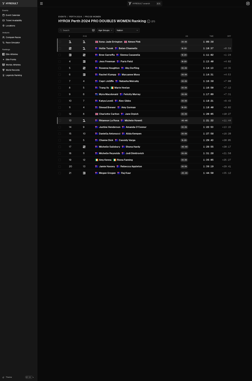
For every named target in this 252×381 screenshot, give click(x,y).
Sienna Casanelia (130, 54)
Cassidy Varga (127, 140)
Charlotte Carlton (109, 113)
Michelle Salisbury (109, 146)
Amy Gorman (128, 107)
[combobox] (105, 30)
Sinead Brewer (107, 107)
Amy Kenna (105, 159)
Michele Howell (133, 120)
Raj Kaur (126, 173)
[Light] (29, 377)
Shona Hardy (133, 146)
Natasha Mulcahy (129, 81)
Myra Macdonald (108, 94)
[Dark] (33, 377)
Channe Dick (106, 140)
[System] (26, 377)
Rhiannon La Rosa (109, 120)
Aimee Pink (134, 41)
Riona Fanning (125, 159)
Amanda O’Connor (136, 127)
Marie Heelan (122, 87)
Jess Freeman (107, 61)
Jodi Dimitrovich (135, 153)
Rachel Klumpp (107, 74)
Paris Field (127, 61)
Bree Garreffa (107, 54)
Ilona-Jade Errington (110, 41)
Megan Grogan (107, 173)
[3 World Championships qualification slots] (93, 30)
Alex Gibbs (125, 100)
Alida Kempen (133, 133)
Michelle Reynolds (109, 153)
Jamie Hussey (107, 166)
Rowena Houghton (109, 68)
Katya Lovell (106, 100)
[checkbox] (60, 42)
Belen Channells (128, 48)
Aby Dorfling (132, 68)
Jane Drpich (131, 113)
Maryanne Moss (131, 74)
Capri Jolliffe (106, 81)
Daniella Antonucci (109, 133)
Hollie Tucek (106, 48)
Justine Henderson (109, 127)
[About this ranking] (148, 21)
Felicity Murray (132, 94)
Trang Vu (104, 87)
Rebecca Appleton (131, 166)
